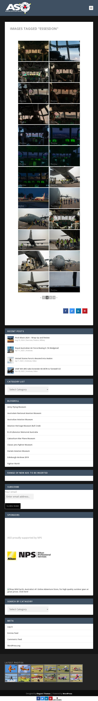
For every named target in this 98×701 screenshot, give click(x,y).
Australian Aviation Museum (20, 419)
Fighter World (13, 463)
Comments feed (14, 639)
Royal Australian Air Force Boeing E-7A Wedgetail (37, 348)
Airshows (29, 350)
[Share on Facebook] (65, 312)
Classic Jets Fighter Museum (19, 445)
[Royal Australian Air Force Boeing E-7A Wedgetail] (10, 350)
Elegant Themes (43, 693)
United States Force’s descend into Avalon (33, 358)
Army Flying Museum (16, 407)
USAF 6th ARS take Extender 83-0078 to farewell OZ (38, 369)
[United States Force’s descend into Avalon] (10, 360)
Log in (10, 627)
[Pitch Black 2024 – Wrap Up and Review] (10, 339)
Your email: (11, 491)
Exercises (29, 340)
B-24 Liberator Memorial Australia (22, 432)
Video (34, 361)
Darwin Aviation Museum (18, 451)
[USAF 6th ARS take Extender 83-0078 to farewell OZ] (10, 370)
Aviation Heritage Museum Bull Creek (24, 426)
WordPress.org (13, 645)
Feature (36, 340)
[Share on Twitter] (72, 312)
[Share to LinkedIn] (78, 312)
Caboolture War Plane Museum (21, 438)
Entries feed (12, 633)
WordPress (67, 693)
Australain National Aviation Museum (24, 413)
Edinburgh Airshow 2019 (18, 457)
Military (42, 340)
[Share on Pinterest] (84, 312)
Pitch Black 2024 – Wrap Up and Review (32, 337)
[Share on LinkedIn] (46, 699)
